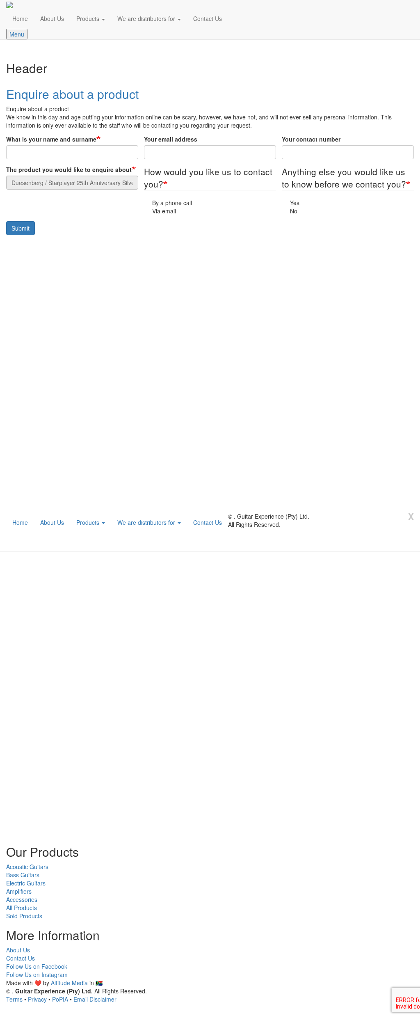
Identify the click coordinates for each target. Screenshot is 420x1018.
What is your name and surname (51, 139)
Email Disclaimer (94, 999)
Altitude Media (69, 983)
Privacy (37, 999)
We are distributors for (147, 18)
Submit (20, 228)
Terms (14, 999)
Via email (164, 211)
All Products (21, 908)
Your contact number (311, 139)
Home (20, 18)
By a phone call (172, 203)
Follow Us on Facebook (36, 966)
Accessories (21, 899)
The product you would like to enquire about (69, 169)
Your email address (170, 139)
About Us (52, 18)
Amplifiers (19, 891)
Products (88, 18)
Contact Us (207, 18)
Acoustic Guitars (27, 866)
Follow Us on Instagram (37, 974)
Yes (294, 203)
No (293, 211)
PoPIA (60, 999)
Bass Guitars (22, 875)
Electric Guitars (26, 883)
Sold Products (24, 916)
